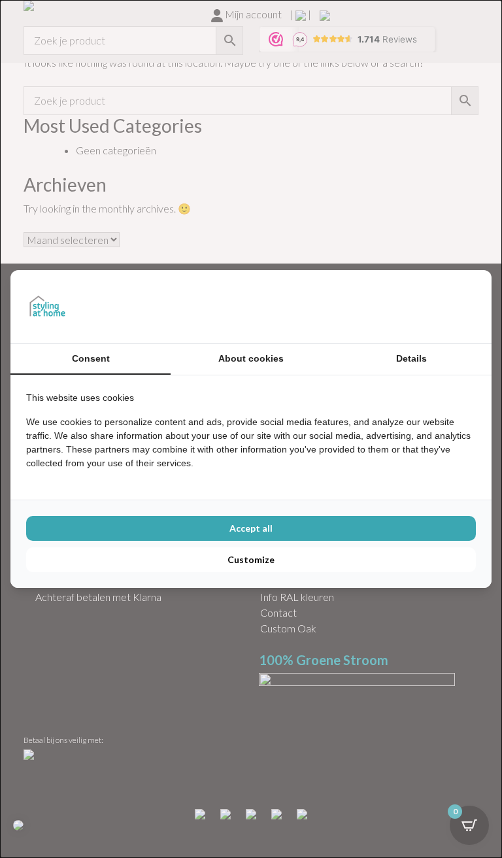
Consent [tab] (91, 358)
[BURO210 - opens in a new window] (427, 307)
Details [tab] (411, 358)
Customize (251, 559)
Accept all (251, 528)
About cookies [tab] (251, 358)
